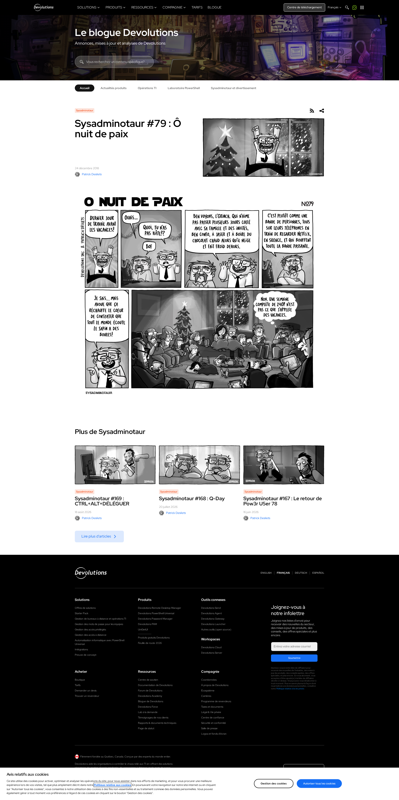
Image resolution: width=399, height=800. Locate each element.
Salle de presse (209, 728)
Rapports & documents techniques (157, 723)
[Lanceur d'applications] (362, 7)
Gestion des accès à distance (90, 635)
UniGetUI (143, 629)
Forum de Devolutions (150, 690)
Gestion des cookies (274, 783)
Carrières (206, 696)
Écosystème (207, 690)
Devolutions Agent (211, 613)
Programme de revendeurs (216, 701)
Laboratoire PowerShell (184, 88)
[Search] (347, 7)
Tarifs (77, 685)
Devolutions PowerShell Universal (156, 613)
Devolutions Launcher (213, 624)
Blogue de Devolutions (150, 701)
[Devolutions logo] (91, 573)
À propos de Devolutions (214, 685)
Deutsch (301, 573)
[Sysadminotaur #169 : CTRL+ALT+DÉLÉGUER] (115, 464)
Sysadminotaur (84, 110)
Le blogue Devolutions (126, 32)
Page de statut (146, 728)
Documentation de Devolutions (155, 685)
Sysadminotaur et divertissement (233, 88)
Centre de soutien (148, 679)
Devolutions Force (148, 706)
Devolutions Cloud (211, 647)
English (266, 573)
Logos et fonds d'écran (214, 733)
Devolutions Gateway (212, 618)
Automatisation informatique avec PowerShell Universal (99, 642)
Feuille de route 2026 (150, 643)
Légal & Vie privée (211, 712)
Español (318, 573)
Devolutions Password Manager (155, 618)
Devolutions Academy (150, 696)
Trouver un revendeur (87, 696)
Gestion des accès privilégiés (90, 629)
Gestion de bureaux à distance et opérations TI (100, 618)
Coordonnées (209, 679)
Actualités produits (114, 88)
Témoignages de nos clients (153, 717)
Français (283, 573)
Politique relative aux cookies (112, 785)
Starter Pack (81, 613)
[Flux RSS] (311, 110)
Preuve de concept (85, 655)
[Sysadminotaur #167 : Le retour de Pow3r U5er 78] (283, 464)
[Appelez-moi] (354, 7)
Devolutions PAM (147, 624)
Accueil (84, 88)
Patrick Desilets (92, 174)
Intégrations (81, 649)
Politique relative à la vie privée (290, 688)
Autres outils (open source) (216, 629)
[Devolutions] (43, 7)
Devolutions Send (211, 608)
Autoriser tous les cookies (319, 783)
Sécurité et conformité (213, 723)
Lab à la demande (148, 712)
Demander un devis (85, 690)
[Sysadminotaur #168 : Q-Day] (199, 464)
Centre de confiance (212, 717)
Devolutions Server (211, 652)
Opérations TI (147, 88)
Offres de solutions (85, 608)
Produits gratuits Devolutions (154, 637)
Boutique (80, 679)
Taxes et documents (212, 706)
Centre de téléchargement (304, 7)
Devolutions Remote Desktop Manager (159, 608)
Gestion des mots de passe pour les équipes (99, 624)
